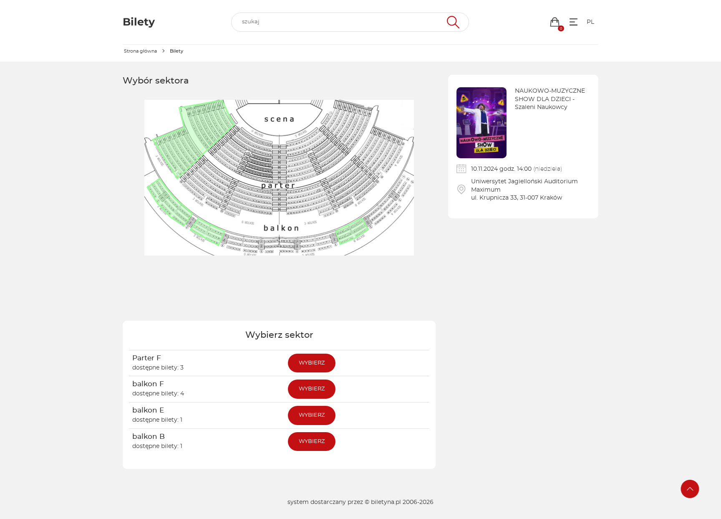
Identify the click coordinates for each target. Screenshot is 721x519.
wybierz (312, 363)
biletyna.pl (386, 502)
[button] (555, 22)
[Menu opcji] (573, 22)
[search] (350, 22)
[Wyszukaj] (452, 22)
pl (590, 22)
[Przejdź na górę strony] (690, 489)
